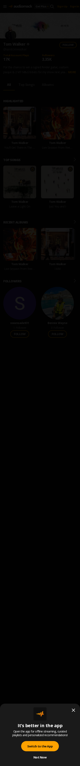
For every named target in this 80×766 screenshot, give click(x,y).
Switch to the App (40, 746)
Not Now (40, 757)
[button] (40, 383)
